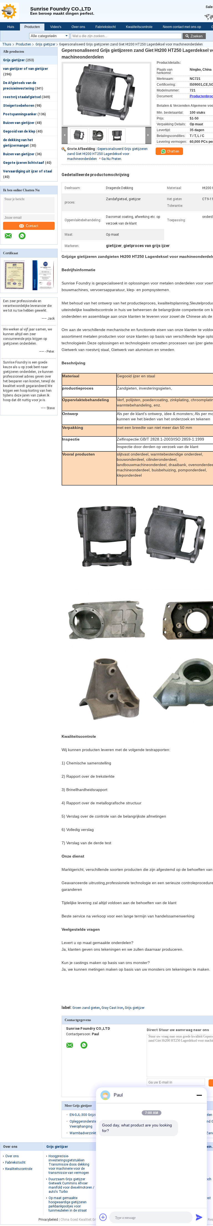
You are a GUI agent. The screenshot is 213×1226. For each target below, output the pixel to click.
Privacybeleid (48, 1220)
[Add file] (103, 1217)
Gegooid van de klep (19, 131)
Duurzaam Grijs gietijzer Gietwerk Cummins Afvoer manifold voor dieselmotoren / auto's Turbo (71, 1185)
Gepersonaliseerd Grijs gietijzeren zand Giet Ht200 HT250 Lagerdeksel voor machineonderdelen (107, 154)
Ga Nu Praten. (112, 159)
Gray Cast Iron (112, 1008)
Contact (32, 226)
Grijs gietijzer (45, 44)
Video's (55, 27)
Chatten (172, 151)
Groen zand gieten (86, 1008)
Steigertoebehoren (18, 106)
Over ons (78, 27)
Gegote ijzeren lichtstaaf (23, 163)
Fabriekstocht (105, 27)
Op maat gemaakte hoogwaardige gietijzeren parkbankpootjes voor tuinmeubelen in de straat (68, 1204)
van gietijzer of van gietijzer (25, 69)
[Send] (199, 1217)
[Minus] (199, 1095)
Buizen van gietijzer (18, 123)
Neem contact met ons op (182, 27)
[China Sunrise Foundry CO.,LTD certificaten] (14, 289)
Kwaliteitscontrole (139, 27)
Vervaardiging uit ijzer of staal (27, 171)
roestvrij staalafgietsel (22, 97)
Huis (10, 27)
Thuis (6, 44)
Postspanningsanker (20, 114)
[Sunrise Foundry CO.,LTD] (15, 11)
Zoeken (196, 36)
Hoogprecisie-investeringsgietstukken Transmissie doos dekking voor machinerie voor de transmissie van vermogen (69, 1164)
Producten (32, 27)
